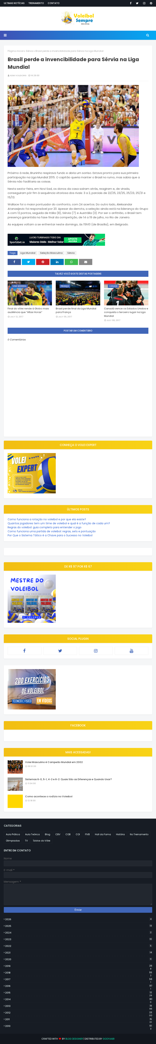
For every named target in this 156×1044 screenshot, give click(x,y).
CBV (57, 834)
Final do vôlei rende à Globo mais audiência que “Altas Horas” (28, 310)
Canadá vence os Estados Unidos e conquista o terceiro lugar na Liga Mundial (126, 312)
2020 (78, 959)
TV (26, 840)
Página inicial (16, 51)
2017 (78, 979)
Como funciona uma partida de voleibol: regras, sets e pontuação (52, 531)
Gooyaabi (109, 1038)
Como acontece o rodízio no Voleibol (48, 796)
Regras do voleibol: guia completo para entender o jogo (44, 527)
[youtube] (132, 651)
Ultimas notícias (14, 3)
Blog (47, 834)
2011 (78, 1019)
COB (68, 834)
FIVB (87, 834)
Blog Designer (74, 1038)
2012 (78, 1013)
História (120, 834)
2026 (78, 919)
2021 (78, 952)
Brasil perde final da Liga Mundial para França (76, 310)
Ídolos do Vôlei (41, 840)
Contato (54, 3)
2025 (78, 926)
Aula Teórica (32, 834)
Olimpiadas (13, 840)
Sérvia (29, 51)
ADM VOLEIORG (18, 75)
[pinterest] (150, 3)
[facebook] (131, 3)
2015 (78, 993)
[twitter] (137, 3)
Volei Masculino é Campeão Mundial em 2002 (54, 762)
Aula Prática (13, 834)
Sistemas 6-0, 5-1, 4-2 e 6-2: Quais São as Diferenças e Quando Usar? (68, 779)
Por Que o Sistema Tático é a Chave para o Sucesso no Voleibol (50, 535)
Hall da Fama (103, 834)
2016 (78, 986)
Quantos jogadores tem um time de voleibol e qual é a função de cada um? (59, 523)
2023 (78, 939)
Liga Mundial (27, 253)
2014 (78, 999)
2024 (78, 932)
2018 (78, 973)
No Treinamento (139, 834)
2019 (78, 966)
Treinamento (36, 3)
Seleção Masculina (51, 253)
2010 (78, 1026)
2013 (78, 1006)
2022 (78, 946)
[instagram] (144, 3)
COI (78, 834)
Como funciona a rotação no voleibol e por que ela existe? (47, 519)
